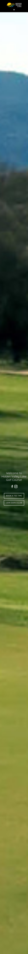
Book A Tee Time (14, 496)
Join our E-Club (14, 503)
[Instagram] (16, 488)
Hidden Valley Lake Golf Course (14, 5)
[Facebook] (12, 488)
